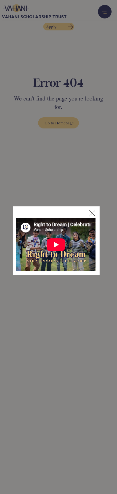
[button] (92, 213)
